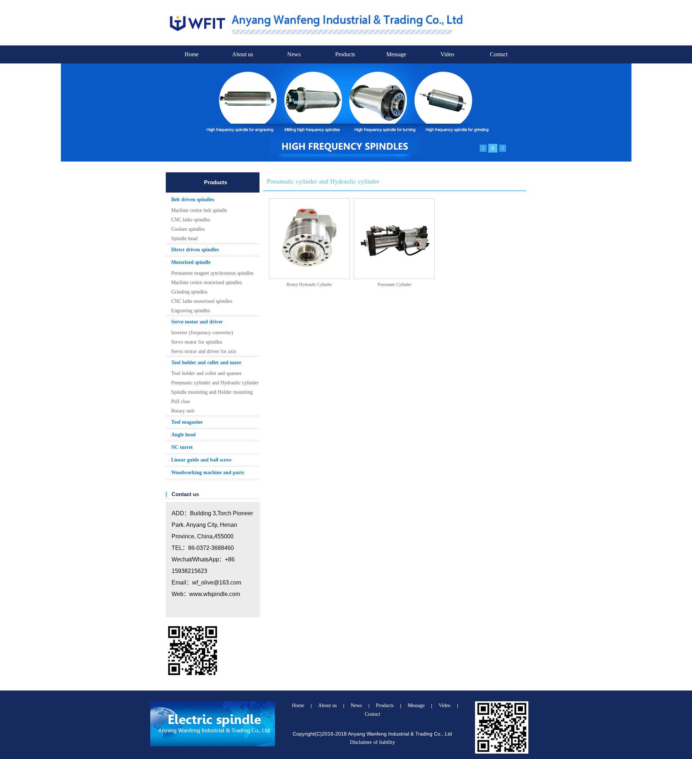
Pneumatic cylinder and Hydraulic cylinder (215, 382)
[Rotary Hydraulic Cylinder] (309, 238)
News (294, 54)
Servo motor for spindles (196, 342)
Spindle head (184, 238)
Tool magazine (187, 422)
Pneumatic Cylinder (394, 284)
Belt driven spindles (192, 199)
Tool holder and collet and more (206, 362)
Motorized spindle (190, 262)
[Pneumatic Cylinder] (394, 238)
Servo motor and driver (197, 322)
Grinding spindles (189, 292)
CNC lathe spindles (190, 219)
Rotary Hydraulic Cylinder (309, 284)
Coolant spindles (188, 229)
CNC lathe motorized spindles (201, 301)
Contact (498, 54)
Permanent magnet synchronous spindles (212, 273)
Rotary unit (182, 411)
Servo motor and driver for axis (203, 351)
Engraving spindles (190, 310)
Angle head (183, 434)
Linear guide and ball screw (201, 460)
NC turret (182, 447)
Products (345, 54)
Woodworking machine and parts (207, 472)
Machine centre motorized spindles (206, 282)
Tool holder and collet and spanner (206, 373)
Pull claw (180, 401)
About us (242, 54)
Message (396, 54)
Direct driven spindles (195, 249)
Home (192, 54)
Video (447, 54)
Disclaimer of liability (372, 742)
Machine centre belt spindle (199, 210)
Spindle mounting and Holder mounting (212, 392)
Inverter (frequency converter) (202, 332)
